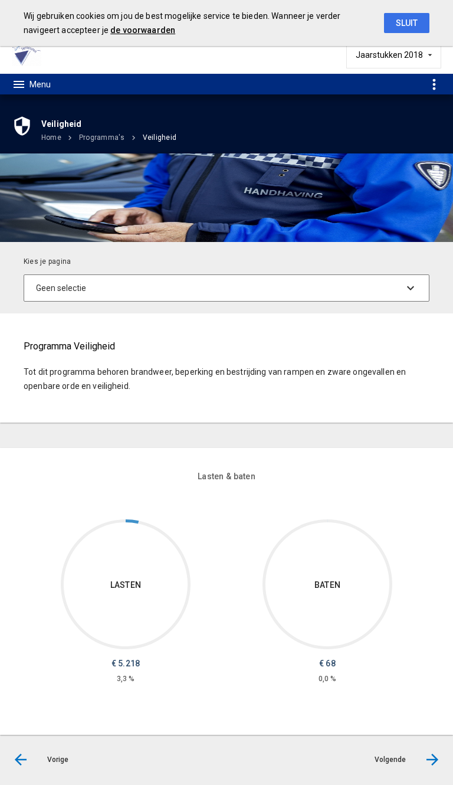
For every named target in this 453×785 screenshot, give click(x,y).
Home (51, 137)
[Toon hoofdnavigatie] (31, 84)
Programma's (102, 137)
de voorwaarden (142, 30)
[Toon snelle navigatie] (434, 84)
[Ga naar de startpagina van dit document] (26, 54)
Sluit (407, 23)
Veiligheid (159, 137)
